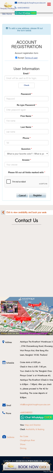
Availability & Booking (35, 429)
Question (26, 148)
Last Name (27, 126)
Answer (26, 159)
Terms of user (31, 57)
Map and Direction (33, 425)
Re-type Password (26, 104)
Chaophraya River (27, 440)
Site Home (7, 13)
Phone (26, 137)
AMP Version (26, 458)
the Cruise (24, 436)
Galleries (10, 437)
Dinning (23, 448)
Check (26, 85)
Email (26, 73)
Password (26, 93)
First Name (26, 115)
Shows (22, 444)
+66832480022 (23, 8)
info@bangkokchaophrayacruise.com (32, 3)
